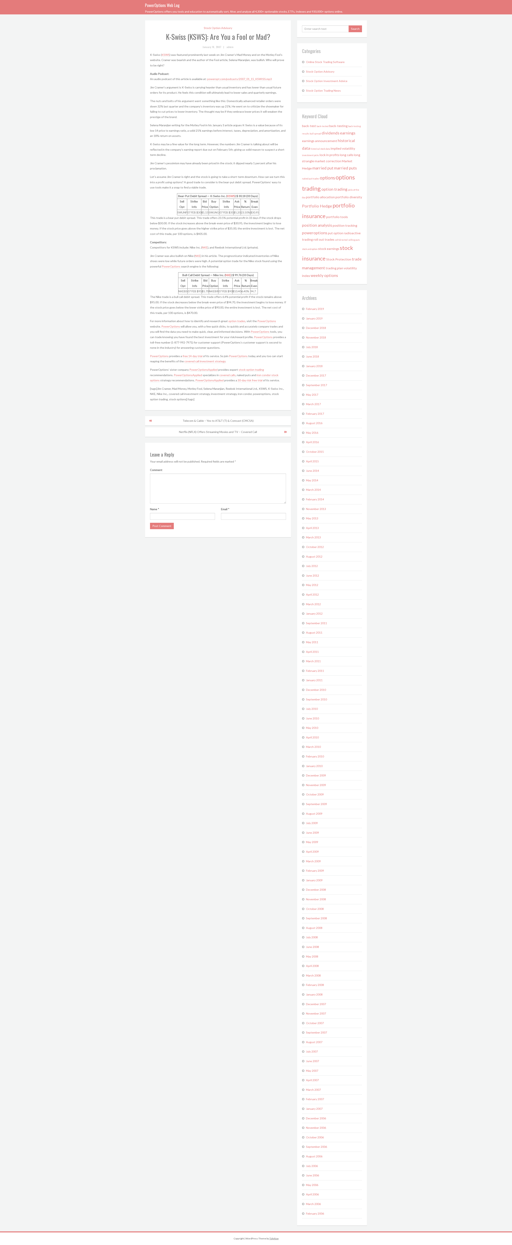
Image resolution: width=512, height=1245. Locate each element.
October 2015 (315, 451)
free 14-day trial (193, 356)
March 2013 (313, 537)
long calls (346, 155)
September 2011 (316, 623)
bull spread (315, 133)
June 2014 (312, 470)
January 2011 (314, 680)
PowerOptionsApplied (203, 369)
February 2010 (315, 756)
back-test (309, 126)
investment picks (310, 155)
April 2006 (312, 1194)
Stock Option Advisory (218, 28)
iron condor (264, 375)
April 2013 (312, 528)
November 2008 (316, 899)
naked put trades (310, 178)
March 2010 (313, 746)
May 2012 (312, 585)
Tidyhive (274, 1238)
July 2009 (312, 823)
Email (225, 509)
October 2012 (315, 547)
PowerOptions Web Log (162, 5)
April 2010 (312, 737)
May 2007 (312, 1070)
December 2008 (316, 889)
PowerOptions (171, 266)
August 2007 (314, 1042)
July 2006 (312, 1166)
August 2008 (314, 927)
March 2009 (313, 861)
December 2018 (316, 328)
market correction (328, 161)
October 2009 (315, 794)
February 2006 (315, 1213)
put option (335, 233)
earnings (347, 132)
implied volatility (343, 148)
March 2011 (313, 661)
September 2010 (316, 699)
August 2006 (314, 1156)
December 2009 (316, 775)
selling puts (354, 239)
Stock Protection (338, 259)
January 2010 (314, 766)
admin (230, 47)
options (327, 177)
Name (154, 509)
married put (322, 167)
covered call (192, 361)
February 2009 (315, 870)
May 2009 (312, 842)
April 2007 (312, 1080)
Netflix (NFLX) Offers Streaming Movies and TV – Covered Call (218, 432)
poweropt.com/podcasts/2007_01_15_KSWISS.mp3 (239, 79)
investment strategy (212, 361)
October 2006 (315, 1137)
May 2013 (312, 518)
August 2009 (314, 813)
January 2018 (314, 366)
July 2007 (312, 1051)
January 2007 (314, 1108)
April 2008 (312, 966)
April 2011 (312, 651)
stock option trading (251, 369)
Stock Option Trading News (323, 90)
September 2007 (316, 1032)
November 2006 (316, 1127)
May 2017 (312, 394)
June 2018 (312, 356)
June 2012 (312, 575)
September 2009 (316, 804)
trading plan (334, 268)
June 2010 (312, 718)
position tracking (345, 225)
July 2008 (312, 937)
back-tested (323, 126)
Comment (156, 470)
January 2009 (314, 880)
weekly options (324, 275)
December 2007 (316, 1004)
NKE (205, 247)
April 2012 (312, 594)
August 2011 (314, 632)
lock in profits (329, 155)
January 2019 (314, 318)
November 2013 (316, 509)
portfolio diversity (348, 197)
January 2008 (314, 994)
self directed (341, 239)
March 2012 (313, 604)
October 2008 (315, 908)
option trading (334, 189)
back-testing (338, 126)
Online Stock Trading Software (325, 62)
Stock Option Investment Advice (326, 81)
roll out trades (323, 239)
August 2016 (314, 423)
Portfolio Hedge (317, 205)
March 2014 (313, 489)
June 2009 (312, 832)
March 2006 (313, 1204)
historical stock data (320, 148)
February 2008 (315, 985)
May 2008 (312, 956)
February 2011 (315, 670)
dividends (330, 132)
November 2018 (316, 337)
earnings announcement (319, 141)
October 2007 (315, 1023)
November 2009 (316, 785)
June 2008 (312, 947)
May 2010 (312, 727)
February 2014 (315, 499)
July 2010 (312, 708)
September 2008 (316, 918)
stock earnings (328, 248)
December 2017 (316, 375)
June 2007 (312, 1061)
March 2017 (313, 404)
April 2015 (312, 461)
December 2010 (316, 689)
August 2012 (314, 556)
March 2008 (313, 975)
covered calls (227, 375)
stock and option (310, 249)
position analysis (317, 225)
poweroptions (314, 232)
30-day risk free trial (250, 380)
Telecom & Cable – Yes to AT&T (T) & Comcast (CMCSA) (218, 420)
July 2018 (312, 347)
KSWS (166, 54)
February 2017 (315, 413)
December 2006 (316, 1118)
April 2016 (312, 442)
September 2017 (316, 385)
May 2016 (312, 432)
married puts (345, 167)
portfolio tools (337, 217)
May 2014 (312, 480)
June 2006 (312, 1175)
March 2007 (313, 1089)
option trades (236, 321)
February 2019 (315, 308)
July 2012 (312, 566)
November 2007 (316, 1013)
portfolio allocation (320, 197)
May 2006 (312, 1185)
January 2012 (314, 613)
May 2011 (312, 642)
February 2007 (315, 1099)
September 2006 (316, 1146)
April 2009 (312, 851)
